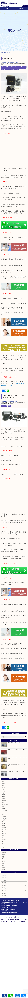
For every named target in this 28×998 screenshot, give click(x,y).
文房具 (3, 825)
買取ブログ (23, 917)
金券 (3, 806)
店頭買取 (3, 919)
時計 (3, 789)
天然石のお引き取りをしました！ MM (14, 742)
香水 (3, 822)
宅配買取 (12, 919)
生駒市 (3, 865)
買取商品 (13, 917)
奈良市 (3, 858)
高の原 (3, 863)
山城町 (3, 854)
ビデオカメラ (4, 66)
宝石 (3, 785)
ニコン (11, 68)
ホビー (3, 837)
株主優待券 (4, 810)
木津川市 (4, 852)
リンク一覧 (19, 921)
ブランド (4, 787)
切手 (3, 841)
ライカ (9, 69)
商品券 (3, 808)
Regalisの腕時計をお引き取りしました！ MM (16, 771)
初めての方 (8, 917)
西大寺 (3, 862)
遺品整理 (17, 919)
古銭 (3, 812)
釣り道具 (4, 829)
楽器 (3, 835)
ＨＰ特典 (18, 917)
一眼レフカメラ (14, 66)
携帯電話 (4, 839)
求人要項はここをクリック (8, 377)
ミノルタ (5, 69)
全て (9, 66)
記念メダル (4, 818)
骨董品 (3, 795)
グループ (25, 921)
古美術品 (4, 800)
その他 (18, 69)
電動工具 (4, 833)
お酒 (3, 793)
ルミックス (13, 69)
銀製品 (3, 798)
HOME (7, 8)
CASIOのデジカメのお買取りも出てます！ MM (16, 749)
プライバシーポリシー (5, 921)
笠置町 (3, 867)
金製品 (3, 797)
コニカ (23, 66)
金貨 (3, 814)
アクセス (21, 8)
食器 (3, 802)
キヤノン (19, 66)
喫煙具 (3, 823)
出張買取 (7, 919)
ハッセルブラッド (17, 68)
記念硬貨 (4, 816)
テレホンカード (6, 804)
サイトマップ (13, 921)
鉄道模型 (4, 827)
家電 (3, 831)
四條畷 (3, 869)
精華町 (3, 860)
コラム (3, 847)
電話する (4, 995)
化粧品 (3, 820)
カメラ (8, 68)
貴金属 (3, 783)
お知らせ (4, 845)
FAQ (25, 919)
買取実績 (23, 995)
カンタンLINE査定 (10, 995)
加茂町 (3, 856)
